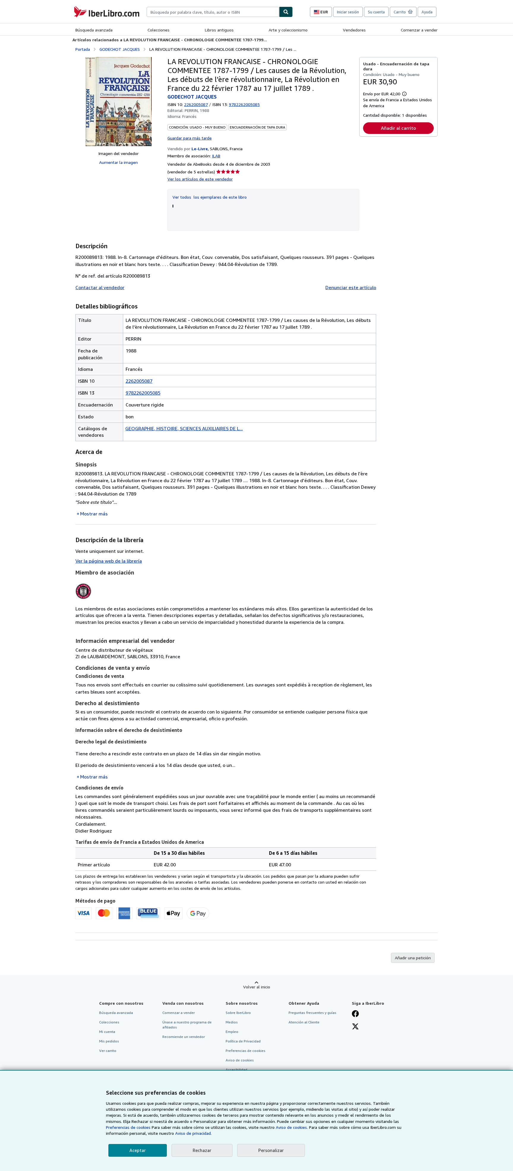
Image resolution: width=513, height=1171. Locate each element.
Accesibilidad (236, 1069)
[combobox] (213, 12)
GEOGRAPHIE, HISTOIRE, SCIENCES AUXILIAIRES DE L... (184, 428)
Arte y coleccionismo (288, 29)
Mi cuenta (107, 1031)
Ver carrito (107, 1050)
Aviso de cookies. (292, 1127)
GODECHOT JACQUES (119, 49)
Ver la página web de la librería (108, 561)
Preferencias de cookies (128, 1127)
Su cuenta (376, 12)
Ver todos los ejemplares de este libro (209, 197)
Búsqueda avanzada (94, 29)
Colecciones (159, 29)
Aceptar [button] (137, 1150)
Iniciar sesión (348, 12)
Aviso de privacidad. (193, 1133)
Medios (232, 1022)
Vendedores (354, 29)
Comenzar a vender (419, 29)
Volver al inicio (256, 986)
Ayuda (427, 12)
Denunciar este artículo (350, 287)
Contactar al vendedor (99, 287)
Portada (82, 49)
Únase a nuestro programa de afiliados (187, 1024)
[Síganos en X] (355, 1027)
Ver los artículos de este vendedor (200, 178)
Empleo (232, 1031)
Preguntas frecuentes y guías (312, 1012)
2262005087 (196, 104)
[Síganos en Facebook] (355, 1014)
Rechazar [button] (202, 1150)
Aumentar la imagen (118, 162)
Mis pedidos (109, 1041)
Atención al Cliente (304, 1022)
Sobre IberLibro (238, 1012)
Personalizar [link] (271, 1150)
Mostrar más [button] (94, 514)
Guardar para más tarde (189, 137)
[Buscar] (285, 12)
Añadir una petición (413, 957)
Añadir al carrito (398, 128)
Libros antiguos (219, 29)
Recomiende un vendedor (183, 1036)
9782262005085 (143, 393)
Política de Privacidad (243, 1041)
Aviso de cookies (240, 1060)
